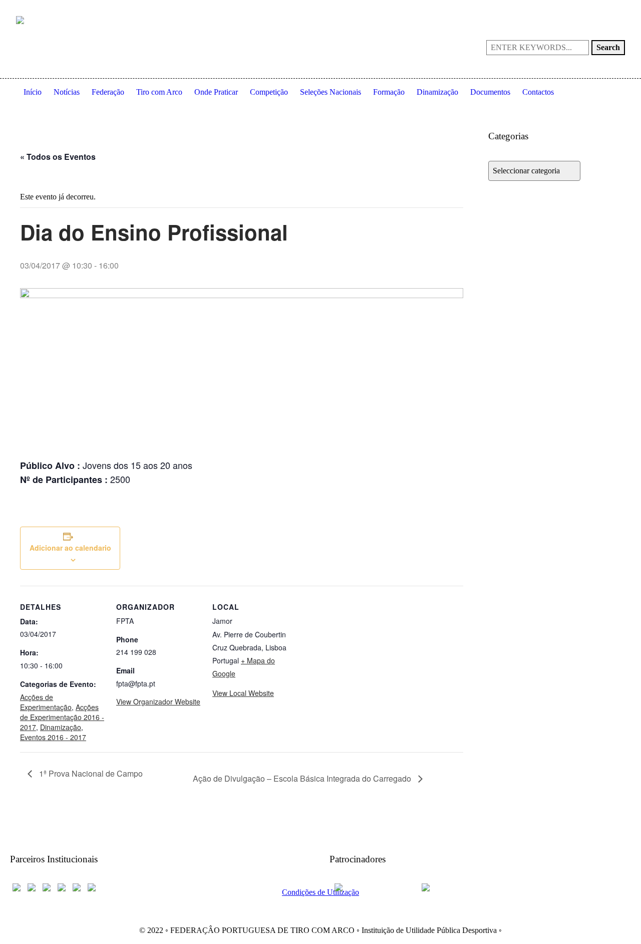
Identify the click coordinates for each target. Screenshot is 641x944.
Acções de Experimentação (46, 702)
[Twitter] (617, 8)
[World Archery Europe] (31, 886)
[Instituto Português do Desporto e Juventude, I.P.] (61, 886)
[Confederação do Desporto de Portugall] (91, 886)
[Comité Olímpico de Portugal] (46, 886)
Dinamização (60, 727)
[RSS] (601, 8)
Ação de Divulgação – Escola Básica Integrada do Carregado (303, 778)
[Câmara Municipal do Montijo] (372, 886)
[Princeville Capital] (452, 886)
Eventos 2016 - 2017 (53, 737)
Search (608, 47)
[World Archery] (16, 886)
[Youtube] (585, 8)
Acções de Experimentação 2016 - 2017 (62, 717)
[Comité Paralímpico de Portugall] (76, 886)
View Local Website (243, 693)
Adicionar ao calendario (70, 548)
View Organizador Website (158, 701)
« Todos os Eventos (58, 156)
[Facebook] (569, 8)
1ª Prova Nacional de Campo (90, 773)
